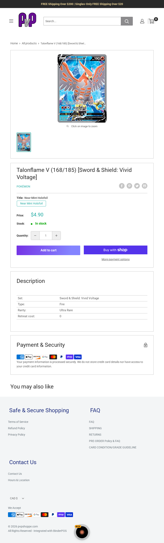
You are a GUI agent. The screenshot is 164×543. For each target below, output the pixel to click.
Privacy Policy (16, 434)
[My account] (142, 21)
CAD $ (14, 498)
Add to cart (48, 250)
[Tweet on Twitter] (137, 186)
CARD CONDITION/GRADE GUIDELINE (112, 447)
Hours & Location (19, 480)
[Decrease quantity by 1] (35, 235)
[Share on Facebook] (122, 186)
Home (14, 43)
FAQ (91, 421)
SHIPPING (95, 428)
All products (29, 43)
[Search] (127, 21)
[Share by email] (144, 186)
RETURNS (95, 434)
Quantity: (22, 235)
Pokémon (23, 186)
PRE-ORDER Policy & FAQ (104, 441)
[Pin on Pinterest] (129, 186)
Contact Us (15, 473)
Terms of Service (18, 421)
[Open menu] (11, 21)
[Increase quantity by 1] (56, 235)
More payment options (116, 259)
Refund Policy (16, 428)
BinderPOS (60, 530)
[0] (151, 21)
